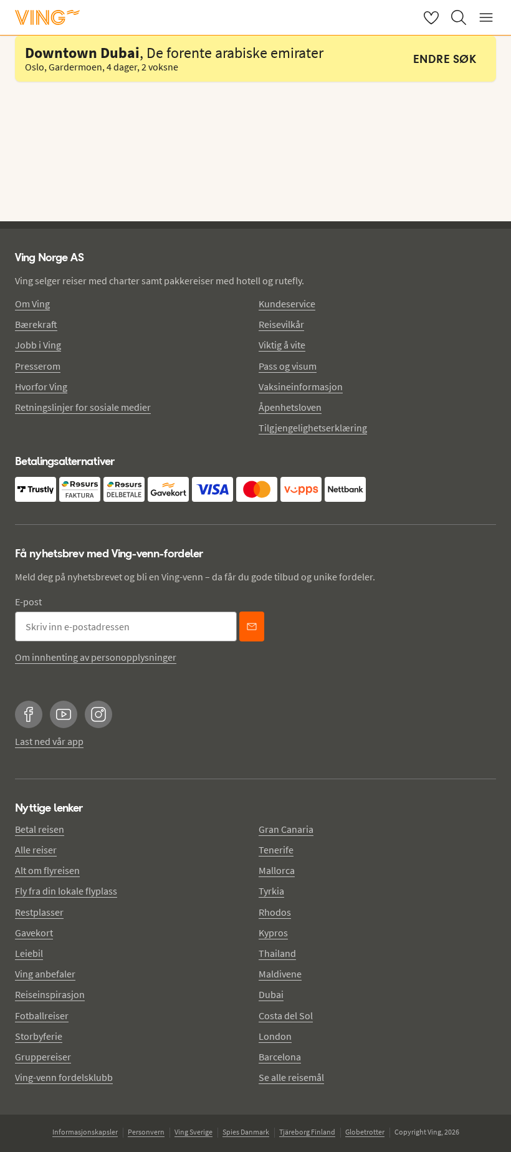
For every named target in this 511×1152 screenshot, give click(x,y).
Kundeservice (287, 303)
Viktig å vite (282, 344)
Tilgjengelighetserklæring (313, 427)
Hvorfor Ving (41, 386)
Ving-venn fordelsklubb (64, 1077)
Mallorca (277, 870)
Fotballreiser (42, 1015)
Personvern (146, 1131)
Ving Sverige (193, 1131)
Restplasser (39, 912)
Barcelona (280, 1056)
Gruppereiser (43, 1056)
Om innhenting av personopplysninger (95, 657)
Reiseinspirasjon (50, 994)
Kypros (273, 932)
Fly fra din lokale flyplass (66, 891)
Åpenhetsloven (290, 407)
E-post (28, 601)
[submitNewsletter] (251, 626)
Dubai (271, 994)
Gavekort (34, 932)
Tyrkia (271, 891)
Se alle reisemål (291, 1077)
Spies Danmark (245, 1131)
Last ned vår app (49, 741)
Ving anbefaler (45, 973)
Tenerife (276, 849)
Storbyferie (38, 1036)
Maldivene (280, 973)
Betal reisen (39, 829)
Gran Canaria (286, 829)
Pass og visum (288, 366)
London (275, 1036)
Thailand (277, 953)
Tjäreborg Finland (307, 1131)
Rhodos (275, 912)
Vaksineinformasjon (301, 386)
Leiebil (29, 953)
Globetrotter (364, 1131)
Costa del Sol (286, 1015)
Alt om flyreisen (47, 870)
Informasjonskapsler (85, 1131)
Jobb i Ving (38, 344)
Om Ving (32, 303)
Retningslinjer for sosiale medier (83, 407)
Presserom (37, 366)
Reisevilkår (281, 324)
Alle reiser (36, 849)
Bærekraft (36, 324)
